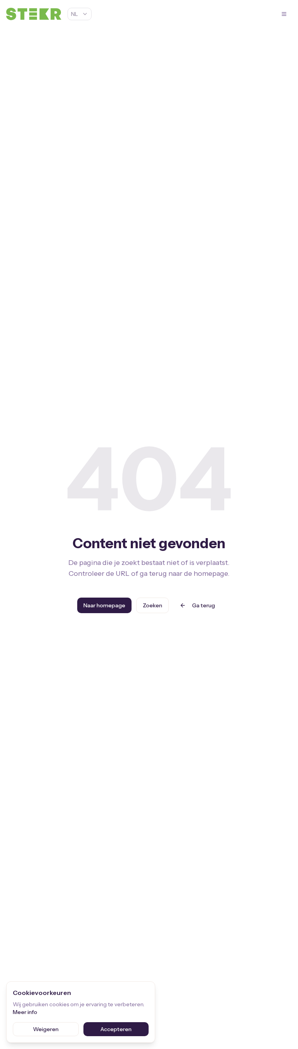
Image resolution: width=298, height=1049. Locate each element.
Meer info (25, 1012)
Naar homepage (104, 605)
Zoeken (152, 605)
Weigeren (46, 1029)
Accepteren (116, 1029)
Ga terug (203, 605)
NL (74, 13)
